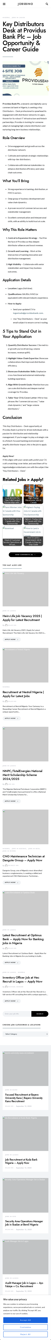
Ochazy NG (13, 865)
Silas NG (12, 625)
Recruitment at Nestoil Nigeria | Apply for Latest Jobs (23, 694)
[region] (25, 1317)
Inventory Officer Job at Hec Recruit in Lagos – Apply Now (22, 979)
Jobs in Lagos (18, 18)
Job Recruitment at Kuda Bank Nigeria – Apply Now (21, 1161)
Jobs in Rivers (9, 851)
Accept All (25, 1320)
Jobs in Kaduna (19, 849)
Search (39, 1014)
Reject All (25, 1334)
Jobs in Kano (11, 1090)
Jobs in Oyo (10, 1216)
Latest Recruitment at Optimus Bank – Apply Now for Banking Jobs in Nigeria (23, 939)
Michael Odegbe (15, 987)
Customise (25, 1327)
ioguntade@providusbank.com (28, 313)
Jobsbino (25, 4)
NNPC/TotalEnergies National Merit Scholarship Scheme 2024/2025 (22, 775)
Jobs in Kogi (34, 849)
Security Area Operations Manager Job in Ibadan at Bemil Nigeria (24, 1222)
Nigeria (6, 18)
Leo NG (11, 784)
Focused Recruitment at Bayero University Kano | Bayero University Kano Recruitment (23, 1098)
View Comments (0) (24, 555)
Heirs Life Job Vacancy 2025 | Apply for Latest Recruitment (22, 618)
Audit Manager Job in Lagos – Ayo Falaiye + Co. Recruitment (24, 1284)
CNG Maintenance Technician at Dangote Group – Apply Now (24, 858)
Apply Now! (10, 639)
